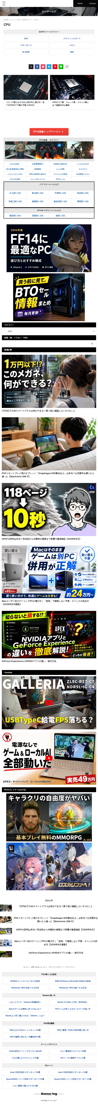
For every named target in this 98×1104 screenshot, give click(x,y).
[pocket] (43, 66)
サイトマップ (70, 967)
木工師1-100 (15, 193)
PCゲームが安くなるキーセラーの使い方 (72, 1009)
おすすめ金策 (15, 179)
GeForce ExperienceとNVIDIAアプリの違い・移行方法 (29, 661)
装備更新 (37, 169)
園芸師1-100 (15, 215)
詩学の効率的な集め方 (37, 174)
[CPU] (49, 66)
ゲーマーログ (49, 11)
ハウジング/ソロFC (15, 174)
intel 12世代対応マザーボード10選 (25, 1072)
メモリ (72, 45)
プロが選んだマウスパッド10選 (25, 1058)
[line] (61, 66)
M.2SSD (26, 52)
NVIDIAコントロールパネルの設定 (25, 981)
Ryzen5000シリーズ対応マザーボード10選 (25, 1079)
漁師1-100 (60, 215)
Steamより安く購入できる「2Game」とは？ (25, 1015)
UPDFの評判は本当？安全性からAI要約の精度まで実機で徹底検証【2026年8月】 (41, 539)
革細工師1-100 (15, 201)
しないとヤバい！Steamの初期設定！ (25, 1002)
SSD (72, 52)
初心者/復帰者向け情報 (15, 169)
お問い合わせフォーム (38, 967)
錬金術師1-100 (60, 201)
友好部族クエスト (83, 174)
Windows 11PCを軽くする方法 (73, 988)
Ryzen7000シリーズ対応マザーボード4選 (72, 1079)
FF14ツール (60, 179)
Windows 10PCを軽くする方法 (25, 988)
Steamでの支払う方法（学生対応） (72, 1002)
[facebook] (37, 66)
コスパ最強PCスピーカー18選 (73, 1051)
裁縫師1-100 (37, 201)
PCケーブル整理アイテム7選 (72, 1058)
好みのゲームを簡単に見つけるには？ (25, 1009)
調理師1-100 (82, 201)
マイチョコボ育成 (60, 174)
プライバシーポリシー (55, 967)
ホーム (26, 967)
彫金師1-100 (82, 193)
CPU (26, 38)
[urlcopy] (67, 66)
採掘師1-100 (37, 215)
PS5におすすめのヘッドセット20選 (25, 1030)
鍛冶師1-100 (37, 193)
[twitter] (31, 66)
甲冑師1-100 (60, 193)
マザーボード (26, 45)
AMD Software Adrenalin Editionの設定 (73, 981)
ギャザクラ (83, 169)
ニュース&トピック (37, 179)
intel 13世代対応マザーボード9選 (72, 1072)
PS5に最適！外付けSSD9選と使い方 (73, 1030)
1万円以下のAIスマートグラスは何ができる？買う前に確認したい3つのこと (38, 410)
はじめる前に (15, 164)
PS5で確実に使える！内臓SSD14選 (25, 1037)
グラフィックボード (72, 38)
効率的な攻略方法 (60, 164)
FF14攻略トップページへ (46, 131)
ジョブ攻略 (60, 169)
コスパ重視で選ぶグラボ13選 (25, 1086)
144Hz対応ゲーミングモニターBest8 (25, 1051)
